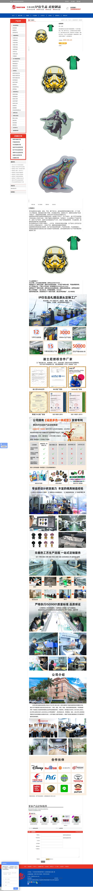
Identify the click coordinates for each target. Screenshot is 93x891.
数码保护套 (15, 68)
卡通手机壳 (15, 38)
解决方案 (20, 15)
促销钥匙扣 (15, 96)
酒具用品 (15, 120)
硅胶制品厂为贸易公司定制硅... (18, 174)
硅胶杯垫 (15, 84)
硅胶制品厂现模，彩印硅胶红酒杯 (18, 168)
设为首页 (67, 1)
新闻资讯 (57, 15)
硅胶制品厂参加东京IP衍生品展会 (18, 166)
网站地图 (78, 1)
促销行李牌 (15, 98)
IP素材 (27, 15)
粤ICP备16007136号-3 (37, 878)
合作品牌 (46, 866)
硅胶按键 (15, 28)
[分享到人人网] (34, 882)
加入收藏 (72, 1)
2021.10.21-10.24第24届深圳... (18, 164)
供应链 (50, 15)
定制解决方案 (40, 866)
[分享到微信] (36, 882)
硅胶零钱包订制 (16, 73)
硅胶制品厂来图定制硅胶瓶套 (17, 176)
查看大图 (33, 204)
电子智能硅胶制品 (16, 58)
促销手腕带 (15, 101)
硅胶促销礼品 (15, 91)
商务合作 (65, 15)
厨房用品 (15, 125)
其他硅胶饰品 (16, 86)
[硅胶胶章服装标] (44, 822)
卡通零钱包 (15, 47)
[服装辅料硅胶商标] (33, 822)
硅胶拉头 (65, 825)
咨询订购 (63, 43)
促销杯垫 (15, 105)
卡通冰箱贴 (15, 42)
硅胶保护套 (15, 32)
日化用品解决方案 (17, 144)
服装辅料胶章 (15, 130)
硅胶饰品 (15, 70)
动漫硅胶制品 (15, 35)
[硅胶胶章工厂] (55, 822)
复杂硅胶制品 (15, 25)
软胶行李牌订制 (16, 75)
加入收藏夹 (40, 204)
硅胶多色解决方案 (17, 139)
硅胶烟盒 (15, 89)
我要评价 (47, 204)
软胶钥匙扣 (15, 80)
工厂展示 (57, 866)
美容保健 (15, 122)
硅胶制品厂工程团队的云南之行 (18, 178)
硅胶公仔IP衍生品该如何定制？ (18, 180)
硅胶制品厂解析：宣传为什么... (18, 170)
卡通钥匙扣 (15, 40)
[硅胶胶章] (57, 99)
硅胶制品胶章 (76, 824)
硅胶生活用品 (15, 115)
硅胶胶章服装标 (44, 824)
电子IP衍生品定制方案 (18, 149)
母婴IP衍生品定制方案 (18, 152)
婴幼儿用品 (15, 118)
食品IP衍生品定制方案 (18, 147)
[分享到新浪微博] (31, 882)
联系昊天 (67, 866)
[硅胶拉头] (65, 824)
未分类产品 (15, 127)
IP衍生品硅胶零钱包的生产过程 (18, 181)
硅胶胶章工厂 (55, 824)
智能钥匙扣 (15, 63)
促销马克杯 (15, 103)
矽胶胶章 (61, 828)
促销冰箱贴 (15, 94)
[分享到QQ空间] (29, 882)
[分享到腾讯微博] (33, 882)
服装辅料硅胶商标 (33, 824)
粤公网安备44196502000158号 (48, 878)
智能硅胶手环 (16, 61)
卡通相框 (15, 56)
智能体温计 (15, 65)
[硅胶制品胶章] (76, 822)
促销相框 (15, 107)
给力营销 (60, 878)
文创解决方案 (16, 157)
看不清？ (51, 859)
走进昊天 (62, 866)
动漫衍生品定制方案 (17, 155)
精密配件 (15, 30)
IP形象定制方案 (16, 142)
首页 (66, 20)
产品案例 (35, 15)
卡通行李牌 (15, 44)
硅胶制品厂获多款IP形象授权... (18, 172)
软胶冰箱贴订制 (16, 77)
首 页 (13, 15)
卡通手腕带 (15, 49)
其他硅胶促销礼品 (17, 110)
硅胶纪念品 (15, 112)
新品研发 (29, 866)
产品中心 (70, 20)
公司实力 (43, 15)
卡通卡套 (15, 51)
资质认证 (51, 866)
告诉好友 (54, 204)
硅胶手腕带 (15, 82)
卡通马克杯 (15, 53)
